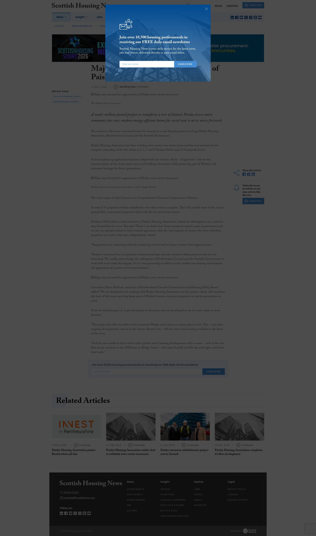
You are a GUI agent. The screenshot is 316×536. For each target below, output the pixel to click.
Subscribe (185, 64)
